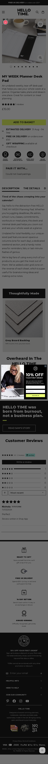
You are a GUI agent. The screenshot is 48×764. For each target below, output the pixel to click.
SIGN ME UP (35, 395)
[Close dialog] (45, 366)
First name (28, 384)
